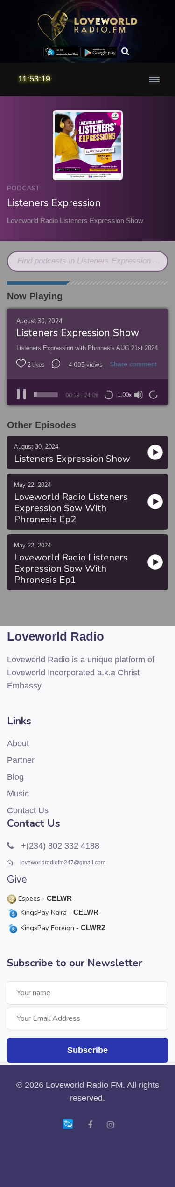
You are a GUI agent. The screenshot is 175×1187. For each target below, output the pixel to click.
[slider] (46, 394)
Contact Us (28, 810)
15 (108, 394)
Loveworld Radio (55, 636)
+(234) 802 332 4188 (59, 845)
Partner (21, 760)
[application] (87, 394)
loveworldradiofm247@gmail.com (62, 862)
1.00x (125, 394)
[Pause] (21, 394)
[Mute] (138, 394)
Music (18, 793)
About (18, 743)
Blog (15, 777)
